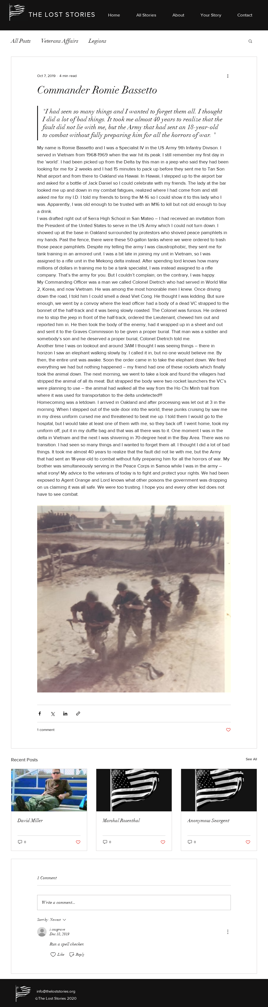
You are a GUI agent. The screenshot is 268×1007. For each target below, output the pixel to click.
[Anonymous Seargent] (219, 790)
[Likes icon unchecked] (53, 954)
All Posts (21, 40)
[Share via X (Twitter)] (52, 713)
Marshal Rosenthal (121, 820)
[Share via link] (78, 713)
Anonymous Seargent (208, 820)
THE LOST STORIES (62, 14)
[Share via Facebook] (39, 713)
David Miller (30, 820)
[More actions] (228, 76)
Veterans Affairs (59, 40)
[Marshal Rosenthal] (134, 790)
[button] (244, 15)
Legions (97, 40)
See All (251, 759)
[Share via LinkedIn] (65, 713)
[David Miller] (49, 790)
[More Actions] (228, 932)
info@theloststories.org (56, 991)
